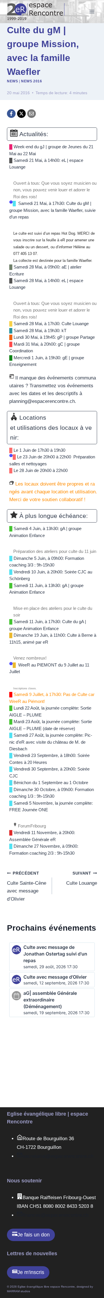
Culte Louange (81, 878)
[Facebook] (11, 113)
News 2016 (31, 81)
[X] (21, 113)
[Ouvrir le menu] (91, 11)
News (12, 81)
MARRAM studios (18, 1291)
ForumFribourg (31, 826)
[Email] (31, 113)
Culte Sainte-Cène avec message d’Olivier (26, 886)
